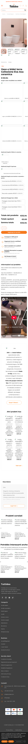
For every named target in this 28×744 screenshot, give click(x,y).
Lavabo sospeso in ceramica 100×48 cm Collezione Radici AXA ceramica (20, 535)
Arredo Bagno (10, 14)
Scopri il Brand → (14, 402)
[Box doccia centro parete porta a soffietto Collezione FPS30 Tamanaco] (21, 558)
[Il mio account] (23, 5)
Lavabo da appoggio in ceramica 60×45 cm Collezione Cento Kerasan (6, 568)
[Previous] (3, 33)
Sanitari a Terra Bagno (21, 14)
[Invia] (25, 10)
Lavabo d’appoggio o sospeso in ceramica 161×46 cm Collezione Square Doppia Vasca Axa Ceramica (9, 454)
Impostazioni (19, 741)
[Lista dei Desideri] (20, 5)
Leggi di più (13, 506)
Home (3, 14)
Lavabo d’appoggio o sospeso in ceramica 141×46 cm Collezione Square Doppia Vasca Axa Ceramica (19, 454)
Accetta (4, 741)
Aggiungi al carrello (14, 232)
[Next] (24, 33)
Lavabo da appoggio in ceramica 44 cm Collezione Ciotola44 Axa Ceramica (19, 429)
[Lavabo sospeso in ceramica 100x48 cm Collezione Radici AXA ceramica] (21, 525)
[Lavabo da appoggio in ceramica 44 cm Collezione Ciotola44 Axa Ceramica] (19, 419)
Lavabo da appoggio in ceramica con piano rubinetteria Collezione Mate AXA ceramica (9, 430)
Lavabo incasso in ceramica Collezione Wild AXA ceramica (6, 535)
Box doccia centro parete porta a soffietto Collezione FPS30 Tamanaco (20, 568)
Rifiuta (11, 741)
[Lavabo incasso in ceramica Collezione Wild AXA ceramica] (7, 525)
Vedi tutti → (19, 465)
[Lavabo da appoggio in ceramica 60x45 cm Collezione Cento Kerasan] (7, 558)
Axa (3, 66)
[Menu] (2, 5)
